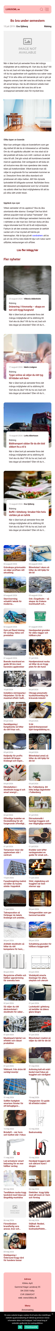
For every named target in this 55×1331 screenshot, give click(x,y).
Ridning (47, 26)
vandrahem (37, 235)
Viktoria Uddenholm (32, 299)
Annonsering (28, 1310)
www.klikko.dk (30, 1297)
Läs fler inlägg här (27, 250)
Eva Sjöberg (22, 26)
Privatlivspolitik (31, 1327)
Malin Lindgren (30, 367)
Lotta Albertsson (31, 436)
